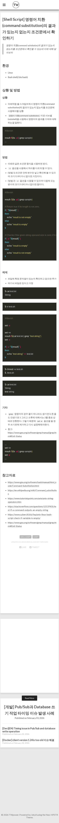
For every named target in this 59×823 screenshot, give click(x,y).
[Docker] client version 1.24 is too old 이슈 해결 (28, 740)
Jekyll (34, 814)
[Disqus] (29, 657)
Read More (29, 698)
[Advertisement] (29, 582)
